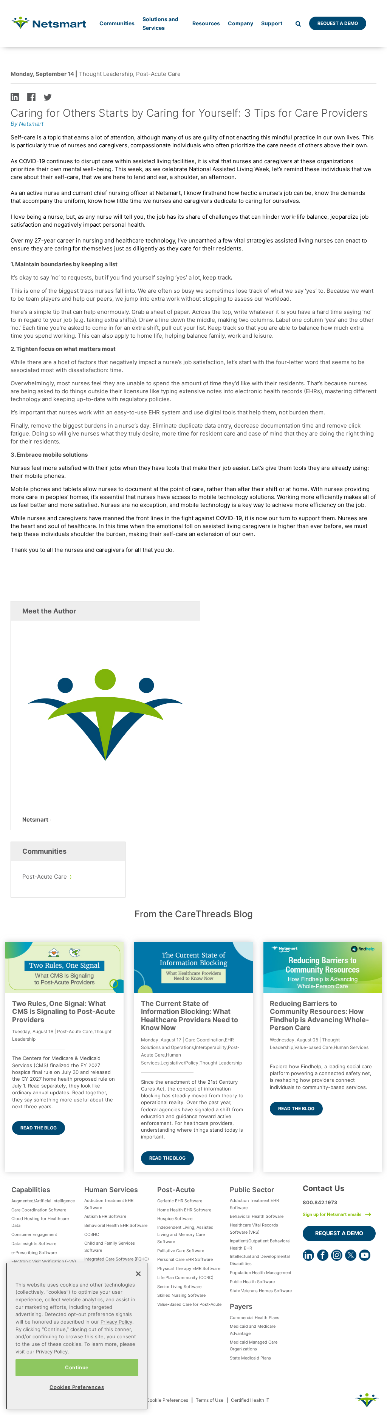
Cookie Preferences (167, 1400)
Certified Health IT (250, 1400)
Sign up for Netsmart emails (332, 1214)
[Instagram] (336, 1255)
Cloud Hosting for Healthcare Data (40, 1222)
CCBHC (91, 1234)
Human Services (111, 1189)
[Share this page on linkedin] (15, 96)
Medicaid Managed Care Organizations (253, 1345)
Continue (77, 1367)
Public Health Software (252, 1281)
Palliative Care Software (180, 1250)
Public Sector (252, 1189)
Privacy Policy (116, 1322)
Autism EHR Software (105, 1216)
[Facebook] (322, 1255)
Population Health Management (260, 1272)
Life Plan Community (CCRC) (185, 1277)
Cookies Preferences (77, 1387)
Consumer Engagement (34, 1234)
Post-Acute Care (44, 876)
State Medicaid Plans (250, 1358)
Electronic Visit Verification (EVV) (43, 1261)
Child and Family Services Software (109, 1246)
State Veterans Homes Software (261, 1290)
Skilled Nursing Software (181, 1295)
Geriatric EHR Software (179, 1200)
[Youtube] (364, 1255)
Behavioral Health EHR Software (115, 1225)
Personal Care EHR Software (185, 1259)
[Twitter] (350, 1255)
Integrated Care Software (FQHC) (116, 1259)
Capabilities (30, 1189)
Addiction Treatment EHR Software (108, 1204)
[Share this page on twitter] (47, 96)
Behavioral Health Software (256, 1216)
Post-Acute (176, 1189)
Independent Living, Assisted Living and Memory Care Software (185, 1234)
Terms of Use (209, 1400)
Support (271, 23)
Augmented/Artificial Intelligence (43, 1200)
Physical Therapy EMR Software (188, 1268)
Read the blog (38, 1128)
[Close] (138, 1273)
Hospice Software (174, 1218)
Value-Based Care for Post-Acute (189, 1304)
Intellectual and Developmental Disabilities (260, 1260)
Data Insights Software (33, 1243)
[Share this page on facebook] (31, 96)
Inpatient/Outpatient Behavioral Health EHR (260, 1244)
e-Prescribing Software (34, 1252)
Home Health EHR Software (184, 1210)
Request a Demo (337, 23)
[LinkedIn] (308, 1255)
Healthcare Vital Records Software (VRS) (254, 1228)
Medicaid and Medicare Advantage (253, 1330)
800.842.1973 (320, 1202)
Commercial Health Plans (254, 1317)
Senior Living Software (179, 1286)
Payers (241, 1306)
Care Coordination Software (38, 1210)
